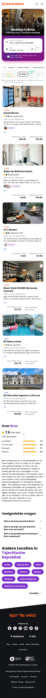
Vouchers (33, 677)
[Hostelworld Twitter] (15, 628)
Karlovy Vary (23, 565)
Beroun (37, 572)
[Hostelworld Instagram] (20, 628)
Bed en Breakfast (32, 644)
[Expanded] (5, 67)
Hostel (6, 110)
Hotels (21, 644)
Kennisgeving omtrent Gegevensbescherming (23, 671)
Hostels (15, 644)
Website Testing (17, 682)
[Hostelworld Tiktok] (36, 628)
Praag (7, 565)
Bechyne (8, 572)
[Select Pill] (36, 4)
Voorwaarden (14, 677)
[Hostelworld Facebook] (9, 628)
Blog (8, 644)
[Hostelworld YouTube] (25, 628)
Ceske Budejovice (28, 579)
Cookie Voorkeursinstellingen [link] (23, 687)
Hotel (6, 339)
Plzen (38, 565)
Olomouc (8, 579)
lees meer (19, 82)
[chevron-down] (23, 434)
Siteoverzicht (30, 682)
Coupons (24, 677)
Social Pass (23, 650)
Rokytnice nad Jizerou (14, 586)
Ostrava (23, 572)
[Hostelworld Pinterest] (31, 628)
